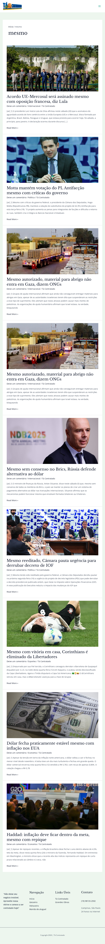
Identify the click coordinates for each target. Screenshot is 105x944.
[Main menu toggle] (99, 6)
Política (31, 197)
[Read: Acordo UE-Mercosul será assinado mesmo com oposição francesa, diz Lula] (52, 68)
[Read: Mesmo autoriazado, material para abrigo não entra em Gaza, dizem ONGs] (52, 345)
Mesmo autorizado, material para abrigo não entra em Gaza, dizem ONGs (49, 282)
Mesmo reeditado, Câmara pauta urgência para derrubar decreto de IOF (51, 563)
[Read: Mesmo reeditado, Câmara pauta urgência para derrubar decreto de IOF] (52, 532)
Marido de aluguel (37, 909)
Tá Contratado (61, 898)
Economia (32, 752)
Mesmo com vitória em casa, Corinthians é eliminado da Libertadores (47, 654)
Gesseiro (33, 902)
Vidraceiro (34, 905)
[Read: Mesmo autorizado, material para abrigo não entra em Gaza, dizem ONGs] (52, 251)
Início (31, 898)
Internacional (34, 106)
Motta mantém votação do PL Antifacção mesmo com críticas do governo (45, 190)
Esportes (32, 661)
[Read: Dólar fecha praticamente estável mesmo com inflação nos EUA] (52, 715)
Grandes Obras (62, 902)
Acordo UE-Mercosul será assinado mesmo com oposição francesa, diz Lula (48, 99)
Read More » (12, 128)
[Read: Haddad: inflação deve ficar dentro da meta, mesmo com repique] (52, 806)
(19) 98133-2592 (88, 901)
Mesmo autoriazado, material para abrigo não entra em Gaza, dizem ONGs (50, 376)
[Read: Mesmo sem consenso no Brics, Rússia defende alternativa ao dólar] (52, 440)
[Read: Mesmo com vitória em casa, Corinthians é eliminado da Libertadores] (52, 623)
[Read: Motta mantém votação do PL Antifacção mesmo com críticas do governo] (52, 159)
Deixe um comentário (16, 106)
